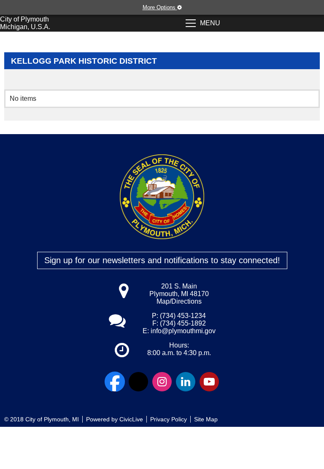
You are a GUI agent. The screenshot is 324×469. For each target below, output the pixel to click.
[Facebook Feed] (114, 381)
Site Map (206, 419)
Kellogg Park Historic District (84, 61)
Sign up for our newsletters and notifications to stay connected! (162, 260)
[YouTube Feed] (209, 381)
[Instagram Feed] (162, 381)
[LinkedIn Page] (185, 381)
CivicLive (131, 419)
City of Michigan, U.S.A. (25, 23)
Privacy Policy (168, 419)
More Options (160, 7)
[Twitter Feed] (138, 381)
